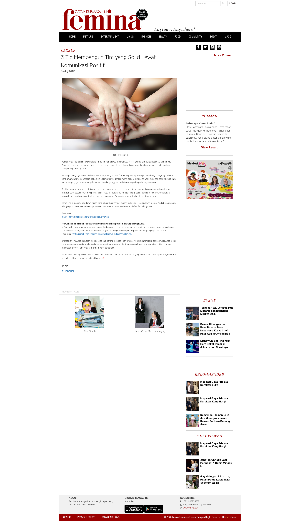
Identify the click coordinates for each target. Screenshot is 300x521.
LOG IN (232, 3)
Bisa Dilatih (89, 331)
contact (68, 517)
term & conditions (109, 517)
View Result (209, 147)
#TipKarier (68, 271)
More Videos (222, 55)
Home (72, 37)
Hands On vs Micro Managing (149, 331)
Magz (228, 37)
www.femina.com (191, 508)
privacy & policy (86, 517)
